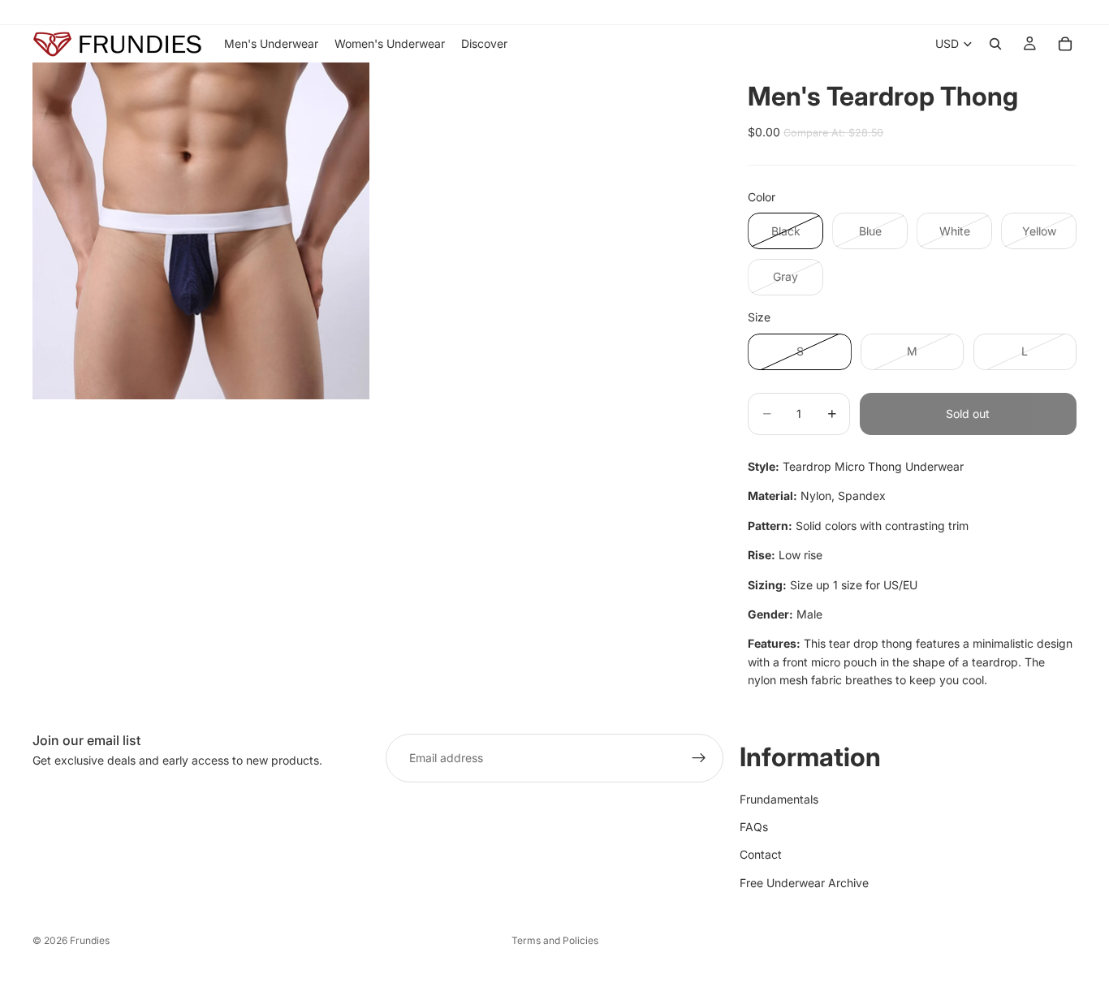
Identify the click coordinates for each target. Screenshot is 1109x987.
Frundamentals (779, 798)
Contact (761, 854)
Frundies (90, 940)
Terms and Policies (554, 940)
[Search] (995, 44)
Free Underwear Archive (804, 882)
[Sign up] (699, 758)
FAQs (754, 827)
